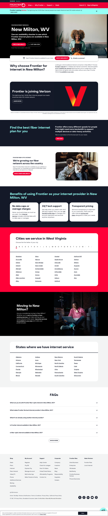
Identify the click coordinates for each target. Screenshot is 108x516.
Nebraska (38, 372)
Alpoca (37, 259)
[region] (54, 513)
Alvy (75, 278)
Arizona (18, 360)
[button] (96, 11)
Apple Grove (59, 259)
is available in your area (67, 72)
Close (82, 513)
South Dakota (78, 357)
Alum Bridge (39, 263)
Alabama (18, 357)
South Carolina (59, 376)
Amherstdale (39, 269)
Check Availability (19, 44)
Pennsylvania (59, 372)
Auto (75, 272)
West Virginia (78, 372)
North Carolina (59, 363)
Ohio (56, 369)
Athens (76, 263)
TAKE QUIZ (59, 138)
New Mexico (59, 357)
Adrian (18, 263)
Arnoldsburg (59, 269)
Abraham (19, 256)
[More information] (81, 10)
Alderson (19, 272)
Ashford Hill (78, 256)
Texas (76, 363)
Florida (18, 369)
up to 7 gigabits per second (63, 68)
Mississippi (39, 369)
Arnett (57, 266)
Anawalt (37, 278)
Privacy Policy (43, 514)
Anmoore (38, 281)
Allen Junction (20, 278)
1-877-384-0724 (35, 44)
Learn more (14, 12)
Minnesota (38, 366)
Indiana (37, 357)
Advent (18, 266)
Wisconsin (77, 376)
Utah (75, 366)
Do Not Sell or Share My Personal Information (49, 498)
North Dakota (59, 366)
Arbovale (57, 263)
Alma (36, 256)
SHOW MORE (54, 440)
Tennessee (77, 360)
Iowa (36, 360)
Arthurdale (58, 272)
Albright (18, 269)
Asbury (57, 278)
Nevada (37, 376)
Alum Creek (39, 266)
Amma (37, 275)
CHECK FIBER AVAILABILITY (22, 173)
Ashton (76, 259)
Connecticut (20, 366)
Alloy (17, 281)
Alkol (17, 275)
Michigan (38, 363)
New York (58, 360)
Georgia (18, 372)
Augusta (76, 266)
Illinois (18, 376)
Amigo (37, 272)
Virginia (76, 369)
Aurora (76, 269)
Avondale (77, 275)
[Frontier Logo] (17, 5)
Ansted (57, 256)
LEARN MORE (17, 101)
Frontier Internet (60, 66)
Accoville (19, 259)
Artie (56, 275)
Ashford (57, 281)
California (19, 363)
